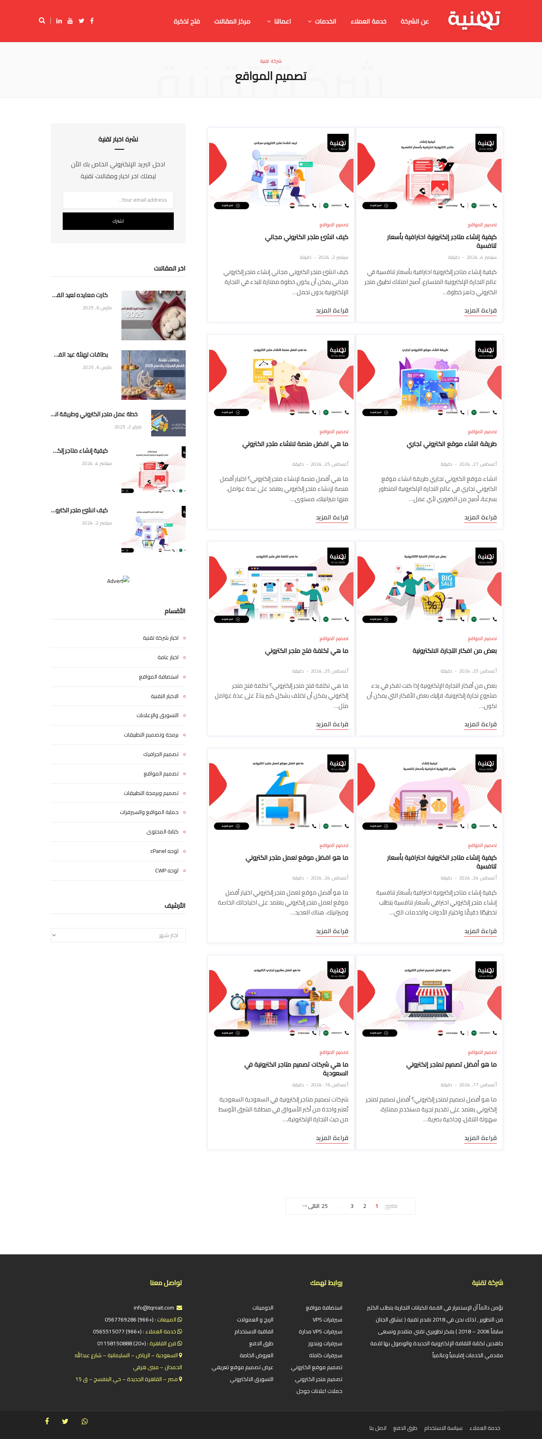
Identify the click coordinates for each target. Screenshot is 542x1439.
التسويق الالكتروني (251, 1379)
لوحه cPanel (164, 851)
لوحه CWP (167, 871)
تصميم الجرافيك (161, 754)
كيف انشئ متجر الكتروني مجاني (306, 237)
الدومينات (262, 1307)
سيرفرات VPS (327, 1319)
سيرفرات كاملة (325, 1355)
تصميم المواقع (482, 224)
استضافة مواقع (324, 1307)
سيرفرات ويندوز (325, 1343)
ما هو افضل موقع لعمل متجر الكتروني (297, 857)
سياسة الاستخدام (443, 1428)
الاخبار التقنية (165, 696)
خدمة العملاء (484, 1428)
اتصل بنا (377, 1428)
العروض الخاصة (256, 1355)
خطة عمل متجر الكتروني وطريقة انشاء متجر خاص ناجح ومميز (94, 414)
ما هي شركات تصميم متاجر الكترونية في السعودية (296, 1068)
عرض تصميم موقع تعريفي (242, 1367)
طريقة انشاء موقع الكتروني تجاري (452, 443)
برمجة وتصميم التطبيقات (151, 735)
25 (324, 1206)
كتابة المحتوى (162, 832)
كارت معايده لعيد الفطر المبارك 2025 (79, 295)
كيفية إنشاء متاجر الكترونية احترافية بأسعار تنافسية (442, 861)
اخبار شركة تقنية (161, 638)
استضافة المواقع (159, 677)
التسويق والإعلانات (157, 715)
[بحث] (45, 20)
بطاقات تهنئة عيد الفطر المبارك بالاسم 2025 (79, 354)
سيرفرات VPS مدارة (320, 1331)
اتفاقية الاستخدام (253, 1331)
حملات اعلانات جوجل (319, 1391)
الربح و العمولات (255, 1319)
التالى (313, 1206)
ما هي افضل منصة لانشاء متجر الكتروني (295, 443)
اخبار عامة (168, 657)
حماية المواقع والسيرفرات (149, 812)
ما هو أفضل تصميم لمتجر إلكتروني (451, 1064)
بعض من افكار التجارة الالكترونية (455, 650)
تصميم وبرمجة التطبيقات (151, 793)
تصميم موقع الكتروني (316, 1367)
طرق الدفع (261, 1343)
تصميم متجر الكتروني (318, 1379)
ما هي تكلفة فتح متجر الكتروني (306, 650)
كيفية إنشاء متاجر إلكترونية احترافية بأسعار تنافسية (442, 241)
